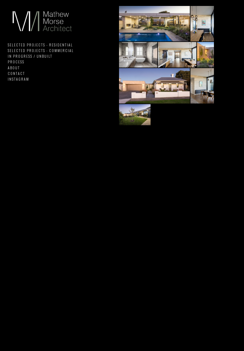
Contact (16, 73)
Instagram (18, 79)
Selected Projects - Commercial (41, 50)
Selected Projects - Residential (40, 44)
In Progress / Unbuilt (30, 56)
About (14, 67)
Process (16, 61)
